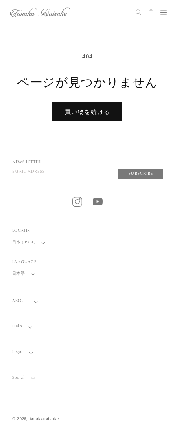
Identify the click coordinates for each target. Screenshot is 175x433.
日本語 (18, 274)
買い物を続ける (87, 112)
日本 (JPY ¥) (23, 243)
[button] (163, 12)
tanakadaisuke (44, 419)
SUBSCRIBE (141, 174)
